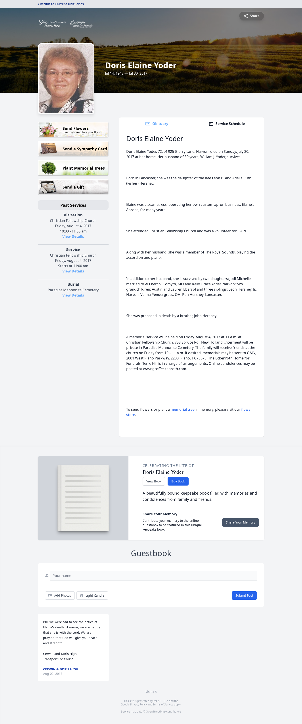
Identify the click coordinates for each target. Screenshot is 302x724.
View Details (73, 236)
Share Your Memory (240, 522)
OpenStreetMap (156, 711)
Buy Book (178, 481)
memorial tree (183, 409)
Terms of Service (163, 704)
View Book (153, 481)
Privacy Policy (138, 704)
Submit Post (244, 595)
